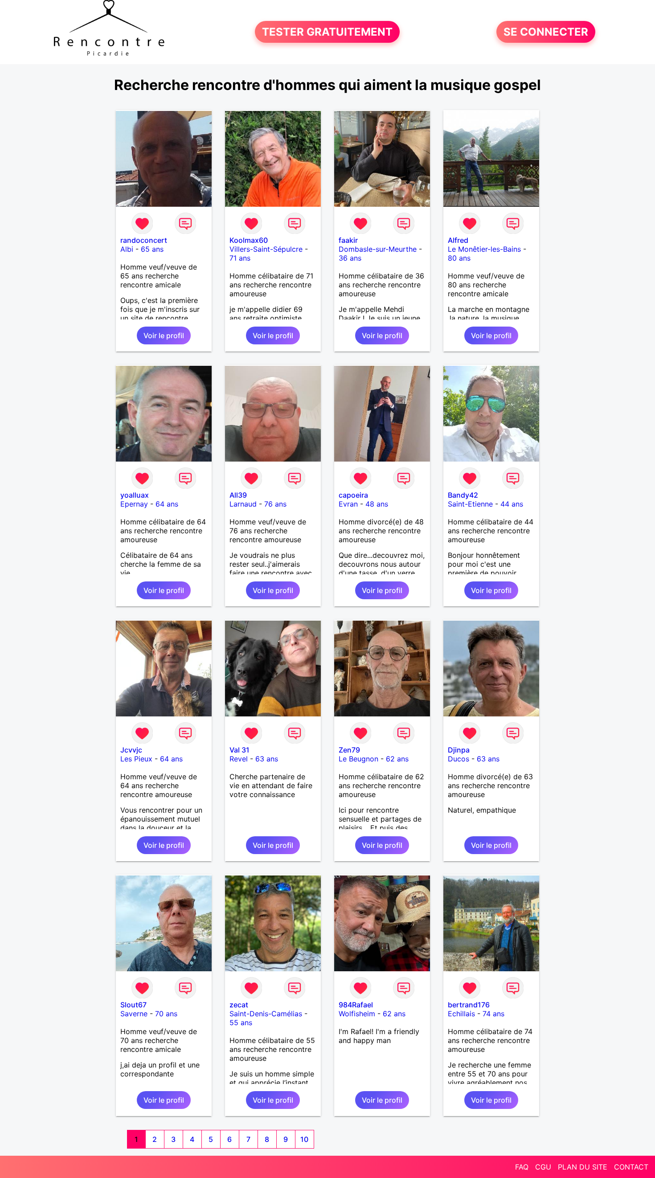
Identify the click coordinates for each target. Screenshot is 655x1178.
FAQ (521, 1166)
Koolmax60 (248, 240)
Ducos (458, 758)
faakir (348, 240)
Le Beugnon (358, 758)
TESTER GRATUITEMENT (327, 31)
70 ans (166, 1013)
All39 (238, 495)
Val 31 (239, 749)
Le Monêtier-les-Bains (484, 249)
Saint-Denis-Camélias (265, 1013)
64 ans (167, 503)
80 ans (459, 258)
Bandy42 (463, 495)
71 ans (239, 258)
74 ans (493, 1013)
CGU (543, 1166)
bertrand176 (469, 1004)
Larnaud (243, 503)
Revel (238, 758)
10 (304, 1139)
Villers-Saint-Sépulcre (266, 249)
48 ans (376, 503)
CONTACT (631, 1166)
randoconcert (143, 240)
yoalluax (134, 495)
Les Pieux (136, 758)
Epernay (134, 503)
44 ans (511, 503)
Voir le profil (163, 335)
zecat (238, 1004)
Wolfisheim (357, 1013)
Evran (348, 503)
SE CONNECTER (546, 31)
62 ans (397, 758)
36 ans (350, 258)
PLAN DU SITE (582, 1166)
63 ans (266, 758)
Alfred (458, 240)
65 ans (152, 249)
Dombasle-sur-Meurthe (378, 249)
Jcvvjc (131, 749)
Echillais (461, 1013)
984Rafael (356, 1004)
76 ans (275, 503)
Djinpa (459, 749)
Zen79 (349, 749)
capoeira (353, 495)
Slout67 (133, 1004)
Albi (126, 249)
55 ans (240, 1022)
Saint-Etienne (470, 503)
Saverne (133, 1013)
